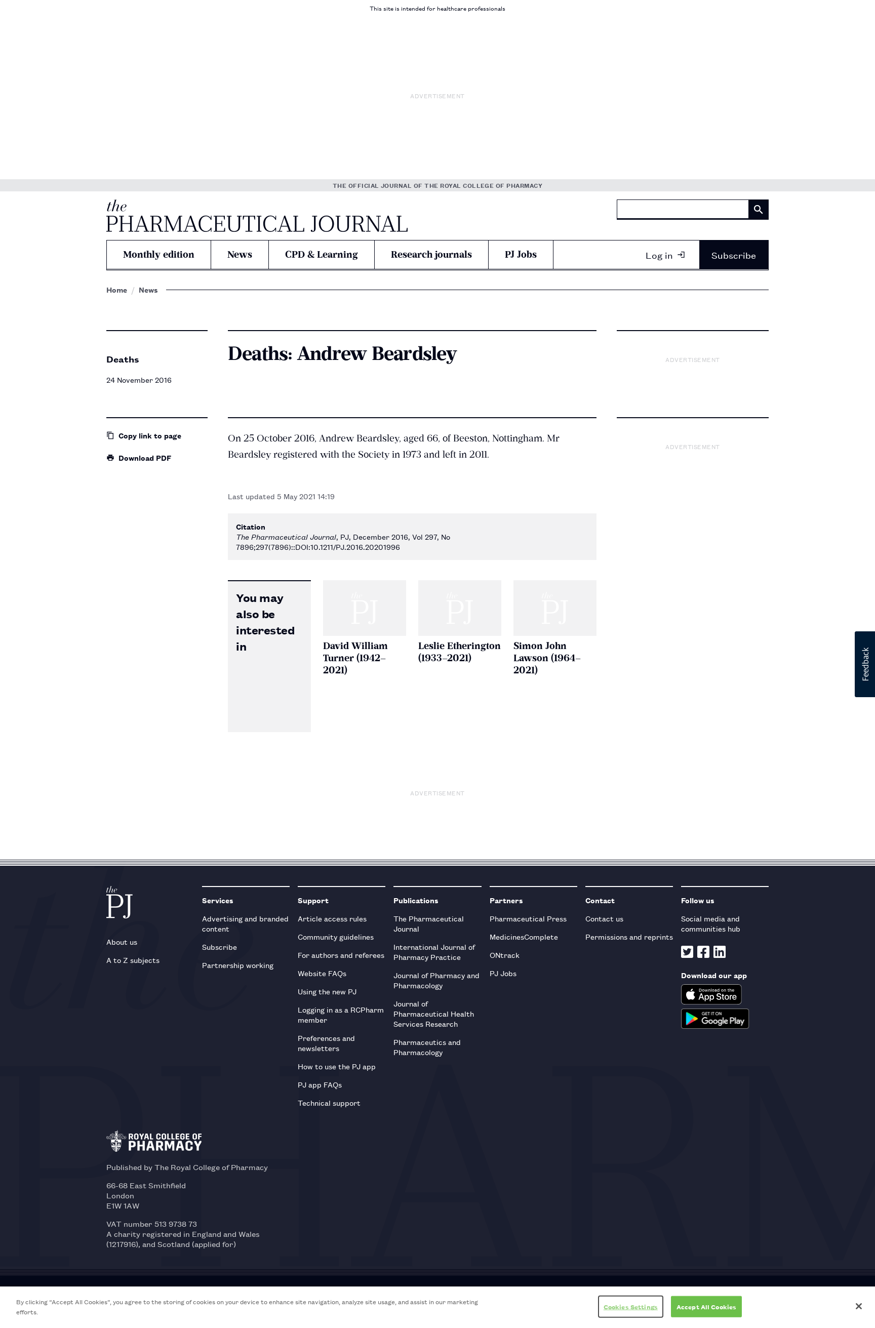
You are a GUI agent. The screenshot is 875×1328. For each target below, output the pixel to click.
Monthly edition (158, 254)
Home (116, 290)
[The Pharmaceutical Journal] (257, 215)
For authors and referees (341, 954)
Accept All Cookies (706, 1306)
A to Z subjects (133, 959)
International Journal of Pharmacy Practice (434, 951)
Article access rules (332, 918)
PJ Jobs (521, 254)
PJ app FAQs (320, 1084)
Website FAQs (322, 973)
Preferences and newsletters (326, 1042)
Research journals (431, 254)
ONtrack (505, 954)
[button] (865, 664)
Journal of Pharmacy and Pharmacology (436, 980)
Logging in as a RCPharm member (341, 1014)
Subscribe (733, 255)
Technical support (329, 1102)
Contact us (604, 918)
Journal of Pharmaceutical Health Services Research (433, 1013)
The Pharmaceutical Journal (428, 923)
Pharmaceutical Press (528, 918)
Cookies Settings (631, 1306)
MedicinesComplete (524, 936)
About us (121, 941)
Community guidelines (336, 936)
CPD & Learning (321, 254)
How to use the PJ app (337, 1066)
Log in (659, 255)
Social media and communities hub (710, 923)
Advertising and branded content (245, 923)
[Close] (859, 1306)
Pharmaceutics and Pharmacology (427, 1046)
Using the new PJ (327, 991)
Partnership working (237, 964)
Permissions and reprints (629, 936)
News (239, 254)
